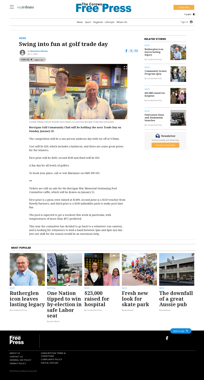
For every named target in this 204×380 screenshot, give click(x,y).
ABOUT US (15, 353)
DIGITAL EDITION (49, 363)
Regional (98, 22)
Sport (88, 22)
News (80, 22)
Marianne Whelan (39, 51)
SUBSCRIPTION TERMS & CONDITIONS (53, 354)
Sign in (184, 21)
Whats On (122, 22)
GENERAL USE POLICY (20, 360)
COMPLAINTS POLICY (51, 359)
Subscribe (184, 7)
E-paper (188, 14)
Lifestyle (109, 22)
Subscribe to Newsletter (165, 145)
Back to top (178, 331)
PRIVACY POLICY (18, 363)
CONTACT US (16, 356)
